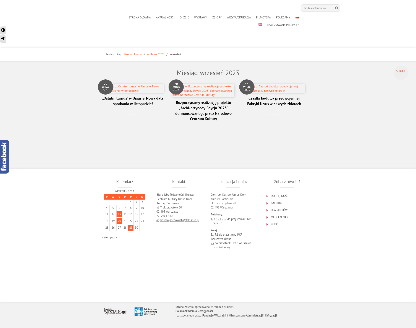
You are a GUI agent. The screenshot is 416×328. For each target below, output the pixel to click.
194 (218, 219)
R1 (216, 234)
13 (119, 214)
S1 (212, 234)
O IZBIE (184, 17)
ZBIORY (217, 17)
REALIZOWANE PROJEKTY (283, 25)
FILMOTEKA (263, 17)
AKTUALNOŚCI (165, 17)
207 (224, 219)
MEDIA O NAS (279, 217)
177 (213, 219)
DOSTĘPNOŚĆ (279, 196)
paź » (113, 237)
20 (119, 221)
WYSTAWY (200, 17)
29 (130, 228)
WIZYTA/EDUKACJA (239, 17)
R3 (212, 243)
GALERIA (276, 203)
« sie (105, 237)
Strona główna (133, 54)
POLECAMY (283, 17)
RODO (274, 224)
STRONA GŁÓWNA (140, 17)
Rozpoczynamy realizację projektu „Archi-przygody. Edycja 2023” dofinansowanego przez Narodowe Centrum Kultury (203, 111)
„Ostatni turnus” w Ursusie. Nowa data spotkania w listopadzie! (133, 101)
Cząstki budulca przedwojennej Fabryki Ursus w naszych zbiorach (274, 101)
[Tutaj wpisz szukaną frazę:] (317, 8)
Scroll (401, 71)
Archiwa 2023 (155, 54)
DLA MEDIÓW (279, 210)
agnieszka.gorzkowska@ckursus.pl (177, 220)
